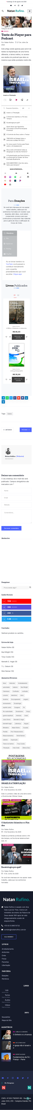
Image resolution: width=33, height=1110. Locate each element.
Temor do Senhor (8, 744)
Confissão (16, 691)
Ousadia (25, 727)
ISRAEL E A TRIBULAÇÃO (13, 783)
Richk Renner (21, 735)
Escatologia (17, 703)
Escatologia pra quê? (11, 867)
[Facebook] (29, 1078)
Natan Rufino (9, 42)
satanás (5, 740)
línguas (26, 723)
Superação (14, 740)
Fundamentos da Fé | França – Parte (21, 1058)
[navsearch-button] (3, 11)
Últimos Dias (26, 748)
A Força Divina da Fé (16, 371)
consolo (5, 695)
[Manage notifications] (27, 1098)
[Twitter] (22, 5)
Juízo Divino (6, 719)
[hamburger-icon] (29, 11)
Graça (28, 711)
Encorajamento (15, 699)
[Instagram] (14, 1078)
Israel (26, 715)
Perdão (5, 731)
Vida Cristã (16, 748)
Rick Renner (6, 671)
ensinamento (7, 703)
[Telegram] (14, 5)
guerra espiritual (8, 715)
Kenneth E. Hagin (7, 662)
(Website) (20, 456)
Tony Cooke (6, 657)
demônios (14, 695)
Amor (4, 683)
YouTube (9, 264)
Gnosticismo (19, 711)
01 (14, 295)
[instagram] (18, 5)
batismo (15, 687)
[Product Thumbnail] (16, 312)
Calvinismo (6, 691)
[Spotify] (19, 1078)
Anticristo (12, 683)
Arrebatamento (22, 683)
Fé (24, 707)
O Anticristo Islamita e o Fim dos (15, 824)
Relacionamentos (8, 735)
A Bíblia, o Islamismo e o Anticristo (16, 328)
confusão (25, 691)
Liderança (18, 723)
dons (21, 695)
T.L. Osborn (5, 666)
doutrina (5, 699)
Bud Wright (5, 652)
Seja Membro (8, 937)
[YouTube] (11, 5)
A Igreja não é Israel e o (22, 1046)
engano (26, 699)
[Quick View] (10, 337)
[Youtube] (4, 1078)
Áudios (10, 414)
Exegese (17, 707)
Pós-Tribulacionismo (17, 731)
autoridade (6, 687)
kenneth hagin (7, 723)
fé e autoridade (7, 711)
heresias (18, 715)
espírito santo (7, 707)
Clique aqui (17, 274)
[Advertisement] (16, 559)
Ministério (6, 727)
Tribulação (6, 748)
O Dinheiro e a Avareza (22, 1034)
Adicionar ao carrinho (18, 337)
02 (18, 295)
